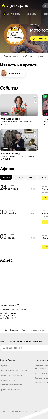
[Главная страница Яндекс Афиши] (4, 6)
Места (24, 330)
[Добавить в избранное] (35, 97)
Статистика (39, 411)
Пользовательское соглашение (13, 370)
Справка (3, 366)
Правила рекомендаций (10, 389)
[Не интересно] (35, 102)
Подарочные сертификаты (11, 375)
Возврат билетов (7, 380)
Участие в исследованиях (11, 385)
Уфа (5, 330)
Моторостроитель (29, 122)
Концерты (14, 330)
